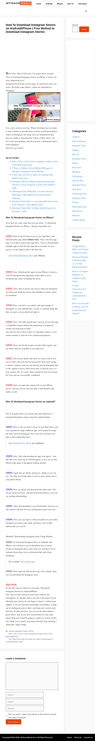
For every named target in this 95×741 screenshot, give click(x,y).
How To (70, 4)
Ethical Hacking (79, 141)
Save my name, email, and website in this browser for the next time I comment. (32, 716)
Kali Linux (76, 167)
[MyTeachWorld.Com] (19, 4)
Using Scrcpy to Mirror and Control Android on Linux (80, 249)
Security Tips (78, 180)
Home (38, 4)
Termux (75, 202)
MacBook (76, 171)
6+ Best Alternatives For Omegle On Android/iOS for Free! (79, 292)
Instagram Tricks (22, 631)
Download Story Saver (20, 443)
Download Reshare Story (21, 255)
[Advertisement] (32, 54)
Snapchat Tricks (79, 184)
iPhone (60, 4)
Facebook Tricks (79, 145)
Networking (77, 176)
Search (75, 24)
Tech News (82, 4)
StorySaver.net (27, 561)
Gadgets (75, 150)
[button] (86, 11)
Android (49, 4)
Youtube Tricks (78, 219)
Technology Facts (79, 193)
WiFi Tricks (77, 211)
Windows (76, 215)
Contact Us (88, 737)
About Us (78, 737)
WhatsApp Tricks (79, 206)
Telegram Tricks (79, 198)
